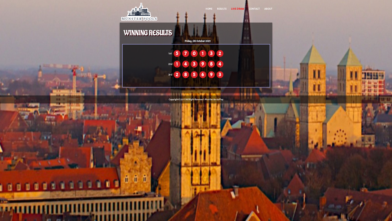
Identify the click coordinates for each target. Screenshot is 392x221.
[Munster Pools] (146, 11)
